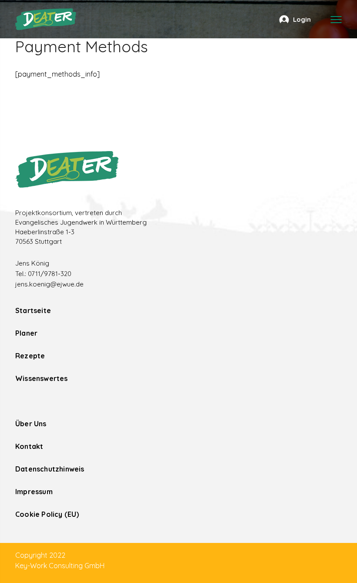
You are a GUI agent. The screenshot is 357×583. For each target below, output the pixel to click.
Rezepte (30, 355)
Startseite (33, 310)
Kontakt (29, 446)
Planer (26, 333)
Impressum (34, 491)
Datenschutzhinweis (49, 469)
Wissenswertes (41, 378)
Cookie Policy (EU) (47, 514)
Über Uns (31, 423)
